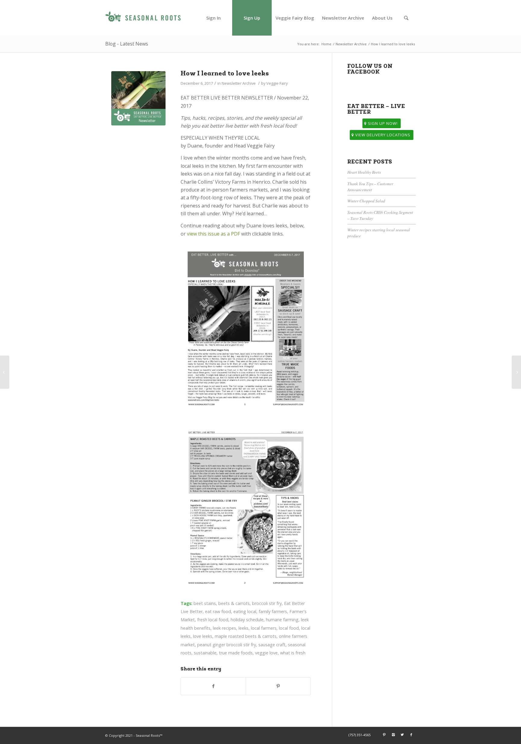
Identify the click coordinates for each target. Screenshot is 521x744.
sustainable (205, 653)
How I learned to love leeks (225, 73)
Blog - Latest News (126, 43)
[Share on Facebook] (213, 686)
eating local (244, 611)
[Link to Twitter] (402, 734)
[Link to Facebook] (411, 734)
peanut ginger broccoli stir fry (226, 644)
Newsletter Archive (351, 44)
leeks (243, 628)
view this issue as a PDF (213, 233)
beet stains (205, 603)
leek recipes (224, 628)
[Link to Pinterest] (384, 734)
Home (326, 44)
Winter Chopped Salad (366, 201)
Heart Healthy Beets (364, 172)
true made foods (236, 653)
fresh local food (212, 619)
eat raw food (218, 611)
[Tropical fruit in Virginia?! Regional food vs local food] (516, 372)
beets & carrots (234, 603)
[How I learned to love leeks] (138, 98)
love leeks (202, 636)
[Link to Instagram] (393, 734)
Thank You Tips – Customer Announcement (370, 186)
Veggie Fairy (277, 83)
